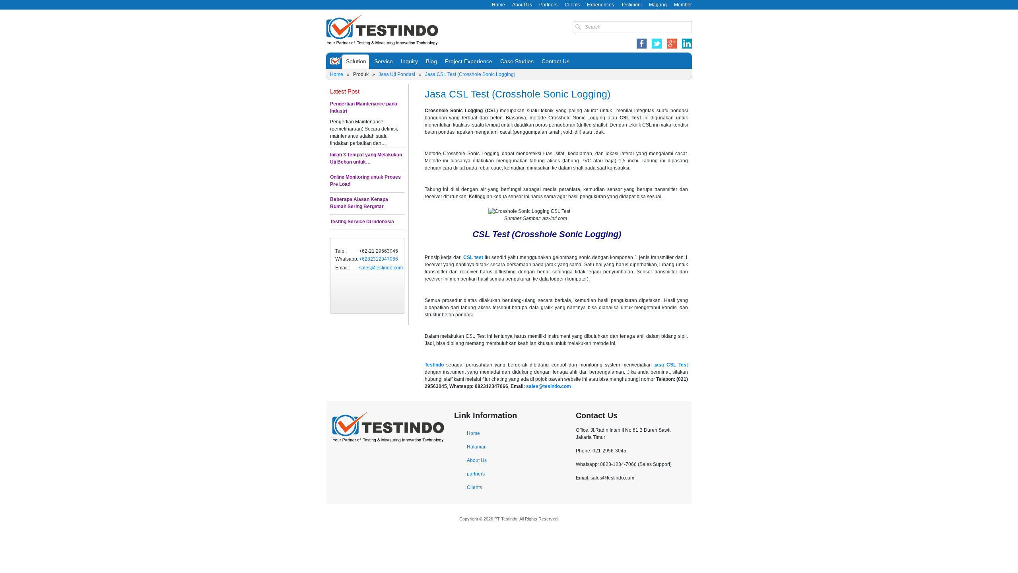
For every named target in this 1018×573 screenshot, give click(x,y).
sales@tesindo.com (548, 386)
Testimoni (631, 5)
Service (383, 61)
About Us (522, 5)
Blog (431, 61)
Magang (658, 5)
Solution (356, 61)
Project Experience (468, 61)
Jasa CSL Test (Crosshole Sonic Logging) (470, 74)
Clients (572, 5)
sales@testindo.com (381, 268)
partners (476, 474)
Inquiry (409, 61)
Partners (548, 5)
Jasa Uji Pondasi (397, 74)
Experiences (600, 5)
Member (683, 5)
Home (498, 5)
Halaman (477, 447)
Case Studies (517, 61)
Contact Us (555, 61)
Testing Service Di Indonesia (362, 221)
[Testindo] (382, 29)
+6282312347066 (378, 259)
